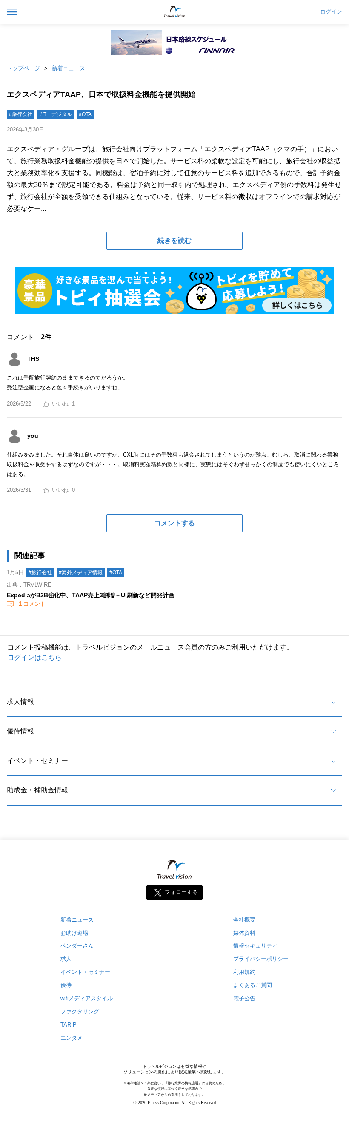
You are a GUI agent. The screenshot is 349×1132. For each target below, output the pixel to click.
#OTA (85, 114)
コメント (32, 604)
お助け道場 (74, 933)
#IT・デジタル (55, 114)
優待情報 (20, 731)
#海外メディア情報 (81, 573)
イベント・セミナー (37, 760)
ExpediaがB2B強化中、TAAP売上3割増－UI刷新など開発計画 (90, 595)
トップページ (23, 68)
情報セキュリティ (255, 945)
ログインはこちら (34, 657)
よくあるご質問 (252, 985)
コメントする (174, 523)
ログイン (331, 12)
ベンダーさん (77, 945)
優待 (66, 985)
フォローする (181, 892)
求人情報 (20, 701)
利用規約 (244, 972)
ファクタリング (79, 1011)
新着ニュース (68, 68)
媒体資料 (244, 933)
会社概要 (244, 919)
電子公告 (244, 998)
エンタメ (71, 1038)
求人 (66, 959)
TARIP (68, 1024)
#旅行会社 (20, 114)
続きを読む (174, 240)
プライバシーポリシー (261, 959)
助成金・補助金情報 (37, 790)
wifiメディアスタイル (86, 998)
